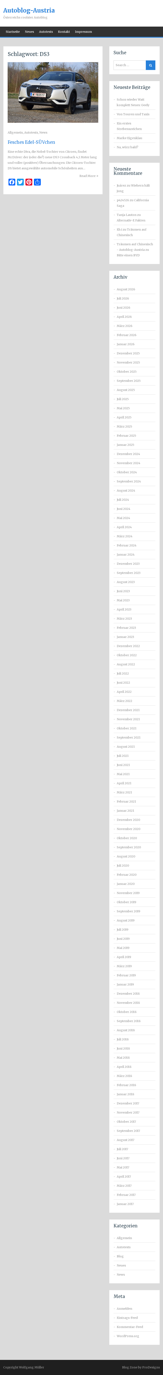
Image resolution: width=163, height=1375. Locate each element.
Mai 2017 (123, 1167)
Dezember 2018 (128, 994)
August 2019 (126, 920)
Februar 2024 (126, 545)
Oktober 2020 (127, 838)
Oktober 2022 (127, 655)
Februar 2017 (126, 1195)
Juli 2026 (123, 298)
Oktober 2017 (126, 1122)
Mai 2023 (123, 600)
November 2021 (128, 719)
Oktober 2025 (127, 372)
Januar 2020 (126, 884)
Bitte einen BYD (128, 255)
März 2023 (124, 618)
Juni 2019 (123, 939)
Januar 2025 (125, 445)
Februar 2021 (126, 801)
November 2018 (128, 1003)
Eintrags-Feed (127, 1318)
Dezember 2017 (128, 1103)
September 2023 (129, 573)
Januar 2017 (125, 1204)
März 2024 (124, 536)
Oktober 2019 (126, 902)
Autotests (46, 32)
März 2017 (124, 1186)
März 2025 (124, 426)
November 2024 (128, 463)
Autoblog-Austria (29, 10)
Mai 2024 (123, 518)
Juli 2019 (122, 929)
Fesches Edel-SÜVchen (31, 142)
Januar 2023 (125, 637)
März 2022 (124, 701)
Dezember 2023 (128, 564)
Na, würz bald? (127, 147)
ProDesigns (151, 1367)
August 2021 (126, 747)
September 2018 (129, 1021)
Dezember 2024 (128, 454)
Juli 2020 (123, 865)
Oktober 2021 (126, 728)
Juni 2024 (123, 509)
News (43, 132)
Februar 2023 (126, 628)
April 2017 (124, 1176)
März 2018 (124, 1076)
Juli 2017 (122, 1149)
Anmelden (124, 1309)
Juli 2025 (123, 399)
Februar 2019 (126, 975)
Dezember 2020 (128, 820)
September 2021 (129, 737)
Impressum (83, 32)
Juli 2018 (123, 1039)
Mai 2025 (123, 408)
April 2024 (124, 527)
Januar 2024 (126, 554)
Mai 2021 (123, 774)
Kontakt (64, 32)
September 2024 (129, 481)
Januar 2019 (125, 984)
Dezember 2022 (128, 646)
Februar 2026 (126, 335)
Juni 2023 (123, 591)
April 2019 (124, 957)
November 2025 (128, 362)
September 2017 (128, 1131)
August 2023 (126, 582)
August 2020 (126, 856)
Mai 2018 (123, 1058)
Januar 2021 (125, 811)
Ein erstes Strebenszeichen (129, 126)
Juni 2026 (123, 308)
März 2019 (124, 966)
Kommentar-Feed (130, 1327)
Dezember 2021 (128, 710)
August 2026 (126, 289)
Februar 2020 (126, 875)
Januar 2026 (126, 344)
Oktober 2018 (126, 1012)
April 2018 (124, 1067)
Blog (120, 1256)
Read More (87, 176)
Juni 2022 (123, 683)
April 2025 (124, 417)
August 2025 (126, 390)
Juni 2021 (123, 765)
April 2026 (124, 317)
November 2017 (128, 1112)
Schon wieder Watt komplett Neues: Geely (133, 102)
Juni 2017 (123, 1158)
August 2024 (126, 490)
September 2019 (128, 911)
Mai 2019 (123, 948)
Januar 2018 (125, 1094)
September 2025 (129, 381)
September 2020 (129, 847)
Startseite (13, 32)
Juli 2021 (123, 756)
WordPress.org (128, 1336)
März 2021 (124, 792)
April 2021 (124, 783)
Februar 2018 (126, 1085)
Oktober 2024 (127, 472)
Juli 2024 (123, 500)
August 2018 (126, 1030)
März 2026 (124, 326)
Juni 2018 (123, 1048)
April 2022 (124, 692)
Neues (29, 32)
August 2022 (126, 664)
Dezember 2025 (128, 353)
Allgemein (15, 132)
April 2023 (124, 609)
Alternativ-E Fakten (131, 220)
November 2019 (128, 893)
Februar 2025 (126, 436)
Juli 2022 (123, 673)
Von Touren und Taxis (133, 114)
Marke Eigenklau (129, 138)
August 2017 (125, 1140)
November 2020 (128, 829)
